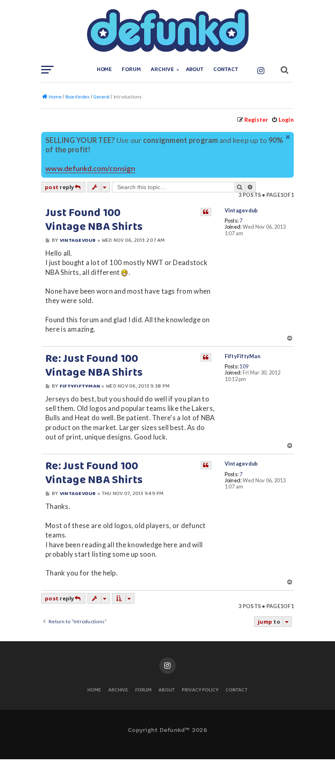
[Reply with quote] (206, 212)
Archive (162, 69)
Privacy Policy (200, 690)
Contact (225, 69)
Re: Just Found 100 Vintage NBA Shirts (94, 366)
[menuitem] (282, 119)
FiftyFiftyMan (242, 356)
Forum (131, 69)
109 (243, 366)
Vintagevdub (241, 210)
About (195, 69)
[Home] (167, 30)
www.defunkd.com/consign (90, 168)
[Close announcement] (288, 137)
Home (104, 69)
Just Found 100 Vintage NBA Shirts (94, 220)
